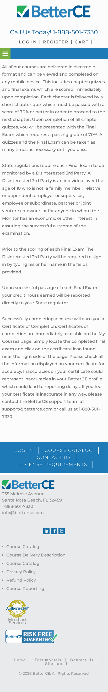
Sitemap (53, 663)
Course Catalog (22, 546)
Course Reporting (25, 588)
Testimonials (48, 660)
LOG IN (23, 450)
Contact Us (82, 660)
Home (20, 660)
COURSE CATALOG (69, 450)
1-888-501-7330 (75, 32)
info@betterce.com (23, 512)
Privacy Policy (21, 571)
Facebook (54, 531)
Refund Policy (21, 580)
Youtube (61, 531)
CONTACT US (54, 457)
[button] (5, 53)
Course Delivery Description (36, 555)
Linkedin (46, 531)
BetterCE (54, 12)
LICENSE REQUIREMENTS (53, 464)
